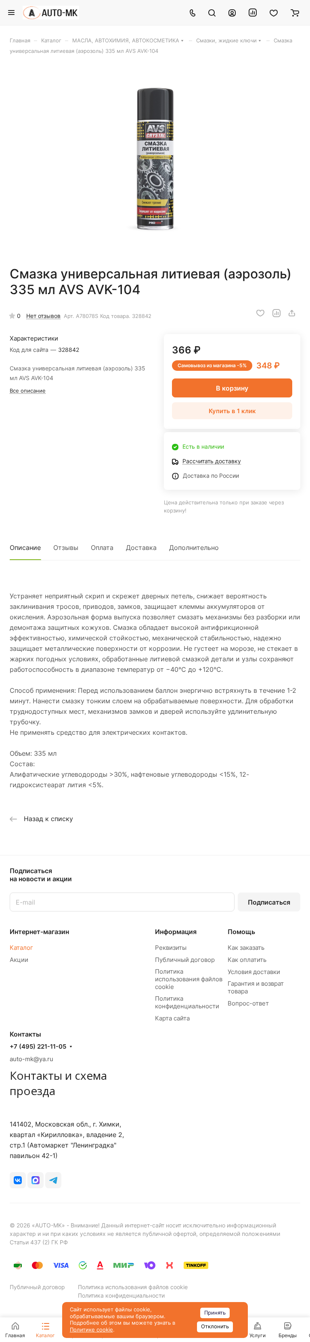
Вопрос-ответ (248, 1003)
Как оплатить (247, 960)
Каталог (21, 947)
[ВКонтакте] (18, 1180)
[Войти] (232, 12)
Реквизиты (170, 947)
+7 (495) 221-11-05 (38, 1046)
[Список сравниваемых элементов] (253, 12)
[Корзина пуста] (295, 12)
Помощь (241, 932)
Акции (19, 960)
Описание (25, 547)
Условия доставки (254, 972)
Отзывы (65, 547)
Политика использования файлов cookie (188, 979)
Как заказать (246, 947)
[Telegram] (53, 1180)
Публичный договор (185, 960)
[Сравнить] (276, 313)
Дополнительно (194, 547)
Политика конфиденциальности (187, 1002)
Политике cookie (91, 1330)
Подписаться (269, 902)
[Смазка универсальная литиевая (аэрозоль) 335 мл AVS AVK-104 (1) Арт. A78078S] (155, 160)
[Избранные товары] (274, 12)
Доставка (141, 547)
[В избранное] (260, 313)
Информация (176, 932)
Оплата (102, 547)
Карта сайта (172, 1018)
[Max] (35, 1180)
